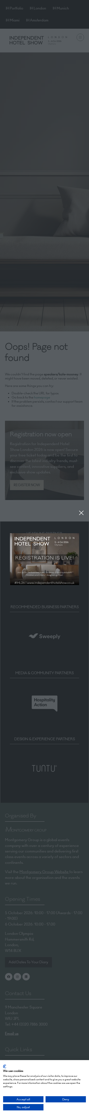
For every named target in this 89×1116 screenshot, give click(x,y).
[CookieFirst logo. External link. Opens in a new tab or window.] (4, 1066)
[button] (81, 512)
